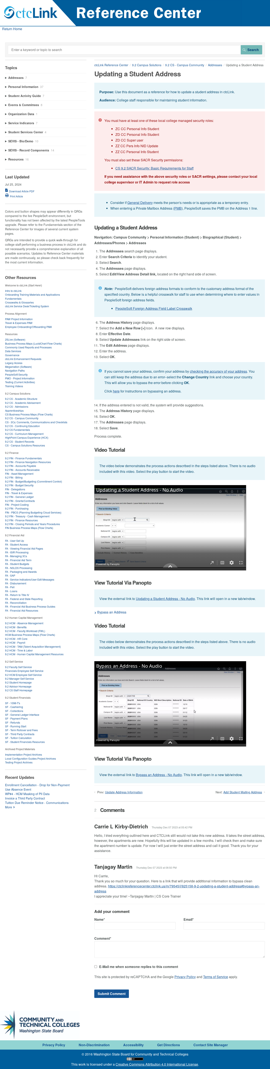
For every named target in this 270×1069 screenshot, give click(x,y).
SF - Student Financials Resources (25, 742)
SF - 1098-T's (12, 703)
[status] (179, 96)
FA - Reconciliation (16, 602)
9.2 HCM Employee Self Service (23, 675)
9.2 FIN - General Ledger (19, 497)
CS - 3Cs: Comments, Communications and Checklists (36, 422)
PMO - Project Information (20, 378)
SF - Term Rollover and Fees (21, 730)
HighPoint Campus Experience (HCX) (26, 437)
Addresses (215, 65)
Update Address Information (124, 792)
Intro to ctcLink (13, 291)
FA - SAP (10, 575)
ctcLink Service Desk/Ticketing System (27, 306)
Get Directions (168, 1044)
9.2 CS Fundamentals (17, 429)
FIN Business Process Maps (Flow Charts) (29, 528)
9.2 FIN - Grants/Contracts (20, 501)
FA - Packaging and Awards (21, 571)
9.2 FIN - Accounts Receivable (22, 470)
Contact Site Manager (210, 1044)
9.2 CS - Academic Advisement (22, 402)
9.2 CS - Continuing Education (22, 426)
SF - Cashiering (14, 707)
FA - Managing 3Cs (16, 556)
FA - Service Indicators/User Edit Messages (29, 579)
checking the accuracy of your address (218, 371)
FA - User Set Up (14, 540)
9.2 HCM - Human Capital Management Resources (34, 654)
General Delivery (140, 202)
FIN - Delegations (15, 489)
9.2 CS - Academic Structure (21, 398)
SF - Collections (14, 711)
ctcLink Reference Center (111, 65)
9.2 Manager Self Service (19, 678)
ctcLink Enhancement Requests (23, 359)
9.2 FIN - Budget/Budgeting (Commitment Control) (33, 481)
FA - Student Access (16, 544)
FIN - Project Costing (17, 504)
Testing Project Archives (18, 762)
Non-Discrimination (94, 1044)
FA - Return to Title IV (17, 595)
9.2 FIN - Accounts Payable (20, 466)
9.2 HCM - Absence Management (24, 623)
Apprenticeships (14, 410)
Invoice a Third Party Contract (25, 798)
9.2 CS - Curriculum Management (24, 433)
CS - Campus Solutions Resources (25, 445)
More (8, 807)
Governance (12, 355)
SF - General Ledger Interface (22, 714)
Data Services (13, 351)
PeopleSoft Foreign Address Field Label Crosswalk (153, 308)
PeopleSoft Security (16, 374)
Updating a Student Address (125, 227)
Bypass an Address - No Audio (159, 774)
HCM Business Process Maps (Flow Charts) (30, 634)
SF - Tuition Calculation (18, 738)
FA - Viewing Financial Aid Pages (24, 548)
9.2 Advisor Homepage (18, 686)
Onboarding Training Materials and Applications (32, 294)
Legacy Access (13, 363)
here (116, 391)
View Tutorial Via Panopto (122, 583)
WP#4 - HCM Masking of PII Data (27, 794)
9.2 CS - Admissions (16, 406)
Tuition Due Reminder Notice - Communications (37, 803)
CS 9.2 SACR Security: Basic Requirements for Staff (154, 168)
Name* (99, 919)
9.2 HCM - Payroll (15, 642)
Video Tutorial (109, 450)
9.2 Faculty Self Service (18, 667)
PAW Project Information (19, 319)
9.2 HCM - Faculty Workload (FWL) (25, 631)
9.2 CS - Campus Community (184, 65)
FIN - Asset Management (19, 473)
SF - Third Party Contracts (19, 734)
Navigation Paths (15, 370)
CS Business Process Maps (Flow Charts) (29, 414)
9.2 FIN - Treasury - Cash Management (27, 516)
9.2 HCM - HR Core (16, 638)
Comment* (102, 938)
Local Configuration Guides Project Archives (30, 758)
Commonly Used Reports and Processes (28, 347)
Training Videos (14, 386)
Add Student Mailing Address (242, 792)
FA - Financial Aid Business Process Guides (30, 606)
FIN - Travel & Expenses (18, 493)
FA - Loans (11, 591)
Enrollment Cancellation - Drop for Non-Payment (37, 785)
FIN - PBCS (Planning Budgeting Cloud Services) (33, 512)
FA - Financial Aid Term (18, 560)
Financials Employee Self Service (24, 671)
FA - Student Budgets (17, 564)
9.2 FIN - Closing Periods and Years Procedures (32, 524)
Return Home (12, 28)
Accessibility (133, 1044)
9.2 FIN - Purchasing (16, 508)
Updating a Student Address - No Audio (165, 598)
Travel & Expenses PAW (18, 323)
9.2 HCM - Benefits (16, 627)
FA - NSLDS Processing (18, 568)
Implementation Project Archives (23, 754)
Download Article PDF (21, 191)
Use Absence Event (18, 789)
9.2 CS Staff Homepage (18, 690)
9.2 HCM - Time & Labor (19, 650)
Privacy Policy (185, 976)
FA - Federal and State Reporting (24, 599)
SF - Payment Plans (16, 718)
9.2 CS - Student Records (19, 441)
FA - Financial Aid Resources (21, 610)
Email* (189, 919)
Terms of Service (215, 976)
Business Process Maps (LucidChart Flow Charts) (33, 343)
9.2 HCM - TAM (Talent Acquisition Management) (33, 646)
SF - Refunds (12, 722)
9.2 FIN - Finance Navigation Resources (28, 462)
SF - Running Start (15, 726)
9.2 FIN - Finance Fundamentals (23, 458)
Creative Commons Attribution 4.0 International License (157, 1064)
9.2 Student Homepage (18, 682)
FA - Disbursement (15, 583)
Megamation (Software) (18, 366)
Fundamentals (13, 298)
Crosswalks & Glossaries (19, 302)
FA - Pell (10, 587)
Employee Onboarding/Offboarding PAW (28, 327)
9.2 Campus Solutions (146, 65)
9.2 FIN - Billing (14, 477)
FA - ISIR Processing (16, 552)
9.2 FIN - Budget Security (19, 485)
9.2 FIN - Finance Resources (21, 520)
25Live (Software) (15, 339)
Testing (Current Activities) (20, 382)
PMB (178, 208)
